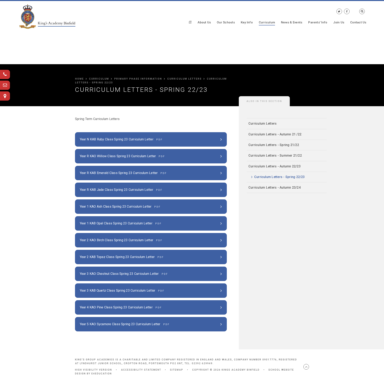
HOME (79, 78)
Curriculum (99, 78)
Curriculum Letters (184, 78)
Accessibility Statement (141, 369)
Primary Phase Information (138, 78)
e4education (101, 373)
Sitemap (176, 369)
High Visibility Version (93, 369)
